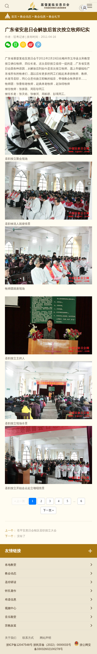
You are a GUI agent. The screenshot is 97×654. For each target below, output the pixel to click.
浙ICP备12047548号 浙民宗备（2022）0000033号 (38, 644)
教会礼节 (54, 16)
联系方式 (28, 637)
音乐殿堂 (10, 617)
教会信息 (40, 16)
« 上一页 (19, 501)
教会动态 (25, 16)
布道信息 (10, 599)
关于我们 (10, 637)
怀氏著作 (10, 590)
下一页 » (48, 510)
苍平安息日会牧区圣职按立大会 (37, 530)
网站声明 (45, 637)
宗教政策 (10, 625)
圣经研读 (10, 582)
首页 (14, 16)
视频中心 (10, 608)
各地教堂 (10, 564)
